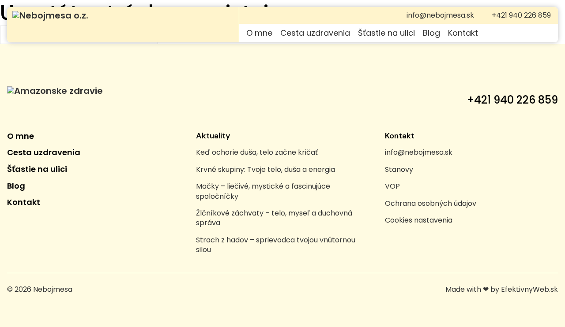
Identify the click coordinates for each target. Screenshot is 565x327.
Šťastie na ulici (386, 32)
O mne (259, 32)
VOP (392, 186)
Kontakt (463, 32)
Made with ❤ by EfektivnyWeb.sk (501, 289)
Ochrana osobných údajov (430, 203)
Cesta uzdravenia (315, 32)
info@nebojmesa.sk (418, 152)
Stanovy (399, 170)
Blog (431, 32)
